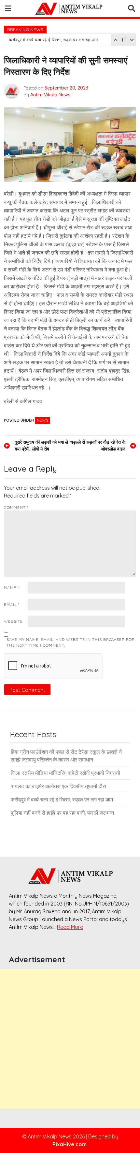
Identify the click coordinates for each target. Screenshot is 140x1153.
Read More (70, 927)
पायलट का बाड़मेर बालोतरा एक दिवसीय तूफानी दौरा (58, 786)
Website (13, 621)
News (42, 420)
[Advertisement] (70, 1039)
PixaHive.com (69, 1144)
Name (11, 587)
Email (11, 604)
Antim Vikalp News (50, 95)
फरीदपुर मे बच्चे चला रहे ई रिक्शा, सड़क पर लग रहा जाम (53, 39)
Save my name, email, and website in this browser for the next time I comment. (71, 642)
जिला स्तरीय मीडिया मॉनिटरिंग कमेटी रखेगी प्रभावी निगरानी (65, 773)
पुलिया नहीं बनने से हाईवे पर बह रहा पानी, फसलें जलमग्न (62, 813)
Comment (16, 507)
